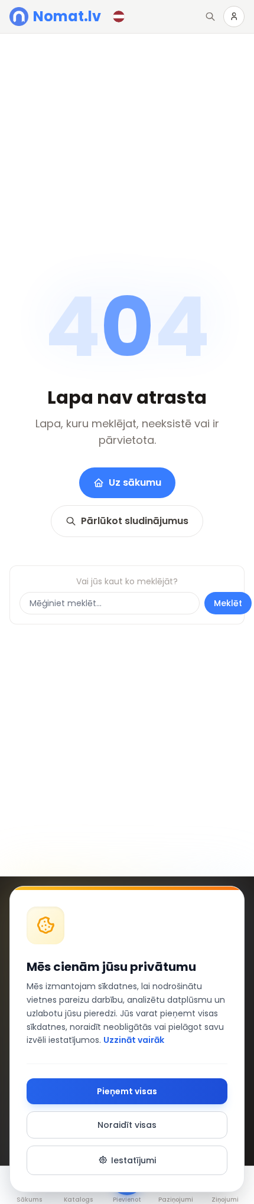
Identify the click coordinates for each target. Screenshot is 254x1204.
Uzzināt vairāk (133, 1040)
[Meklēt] (210, 16)
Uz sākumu (135, 482)
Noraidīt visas (127, 1125)
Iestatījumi (133, 1160)
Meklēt (228, 603)
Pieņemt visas (127, 1091)
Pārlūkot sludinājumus (134, 521)
